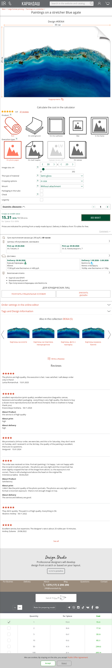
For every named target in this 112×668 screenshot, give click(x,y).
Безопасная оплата (15, 273)
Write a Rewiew (57, 358)
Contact (104, 581)
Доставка (11, 256)
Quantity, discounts (12, 206)
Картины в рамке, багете (93, 343)
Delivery (27, 581)
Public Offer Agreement (78, 657)
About (46, 581)
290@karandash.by (52, 588)
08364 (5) (68, 319)
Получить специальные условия (29, 294)
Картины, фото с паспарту (68, 343)
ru (15, 607)
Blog (66, 581)
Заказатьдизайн (83, 294)
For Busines (8, 581)
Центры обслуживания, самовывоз (23, 241)
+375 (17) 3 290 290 (57, 585)
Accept (48, 663)
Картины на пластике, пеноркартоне (43, 343)
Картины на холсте (18, 342)
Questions (84, 581)
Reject (64, 663)
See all (56, 541)
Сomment (103, 231)
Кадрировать (55, 99)
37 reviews (24, 111)
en (20, 607)
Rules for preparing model (44, 607)
